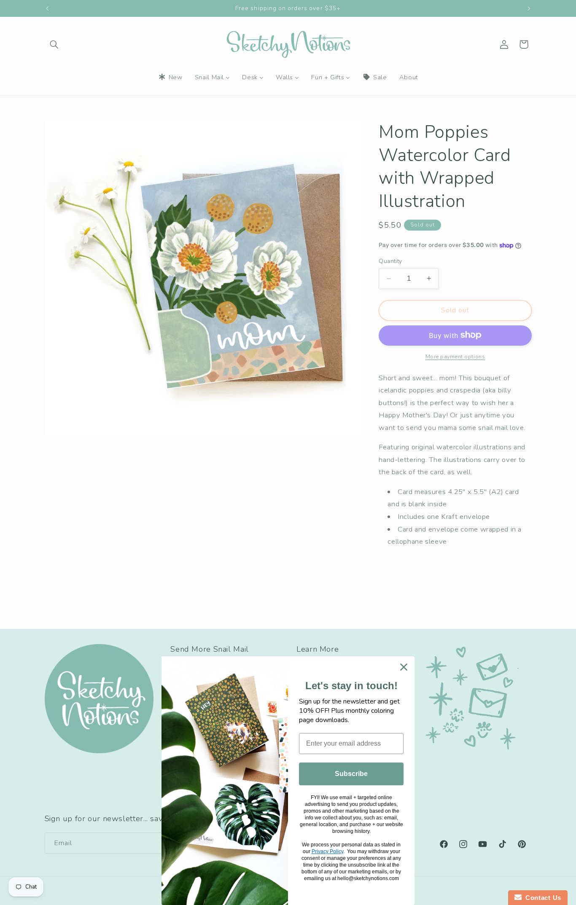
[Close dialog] (403, 667)
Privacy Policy (327, 851)
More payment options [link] (455, 356)
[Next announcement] (528, 8)
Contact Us (541, 897)
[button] (54, 44)
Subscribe (351, 773)
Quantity (390, 261)
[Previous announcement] (47, 8)
